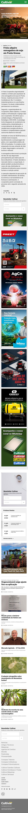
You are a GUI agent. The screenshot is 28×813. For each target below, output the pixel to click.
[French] (11, 66)
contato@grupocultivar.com (6, 806)
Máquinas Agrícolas (11, 580)
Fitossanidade (6, 756)
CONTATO (3, 783)
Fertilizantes (4, 580)
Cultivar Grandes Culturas (10, 768)
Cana (2, 708)
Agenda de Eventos (8, 749)
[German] (14, 66)
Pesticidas (5, 754)
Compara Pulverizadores (10, 764)
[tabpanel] (14, 23)
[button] (25, 2)
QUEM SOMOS (4, 781)
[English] (7, 66)
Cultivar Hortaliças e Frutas (11, 770)
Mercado (9, 45)
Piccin (17, 580)
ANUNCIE (3, 779)
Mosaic (2, 614)
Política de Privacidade (5, 786)
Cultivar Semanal (7, 774)
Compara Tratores (7, 760)
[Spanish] (9, 66)
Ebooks (4, 752)
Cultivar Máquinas (7, 772)
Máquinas (4, 747)
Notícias (4, 743)
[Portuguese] (4, 66)
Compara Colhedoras (9, 762)
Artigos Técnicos (7, 745)
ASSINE (3, 778)
